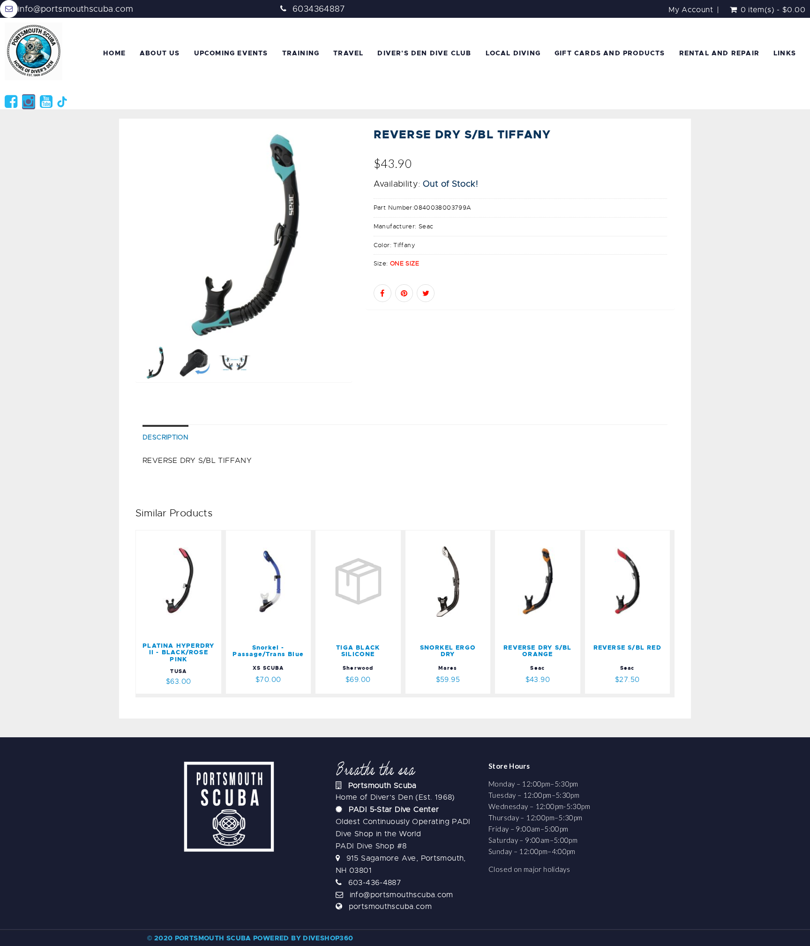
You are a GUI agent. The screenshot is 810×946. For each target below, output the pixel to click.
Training (301, 53)
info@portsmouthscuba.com (75, 9)
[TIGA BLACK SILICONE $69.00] (358, 536)
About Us (160, 53)
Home (114, 53)
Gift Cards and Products (610, 53)
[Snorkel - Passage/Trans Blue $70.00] (275, 536)
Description (165, 437)
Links (784, 53)
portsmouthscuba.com (390, 906)
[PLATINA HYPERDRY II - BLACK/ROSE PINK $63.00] (182, 536)
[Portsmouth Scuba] (35, 51)
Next (373, 268)
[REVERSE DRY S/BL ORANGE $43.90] (537, 536)
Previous (114, 268)
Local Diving (513, 53)
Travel (348, 53)
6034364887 (318, 9)
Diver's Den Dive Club (424, 53)
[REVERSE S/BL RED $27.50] (627, 536)
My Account (690, 10)
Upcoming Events (231, 53)
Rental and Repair (719, 53)
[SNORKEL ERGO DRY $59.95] (448, 536)
